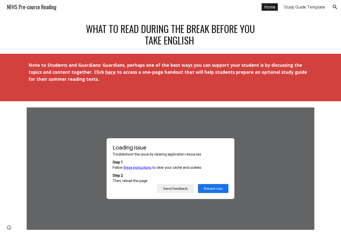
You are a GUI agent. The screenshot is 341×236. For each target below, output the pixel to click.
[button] (335, 7)
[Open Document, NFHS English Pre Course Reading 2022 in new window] (305, 113)
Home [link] (269, 7)
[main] (170, 34)
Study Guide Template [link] (304, 7)
